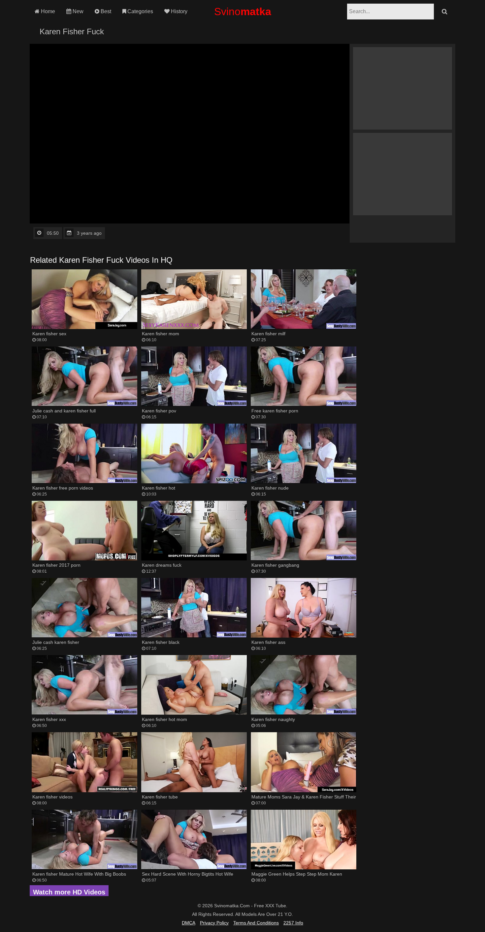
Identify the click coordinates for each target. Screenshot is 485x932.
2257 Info (293, 922)
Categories (139, 11)
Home (47, 11)
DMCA (188, 922)
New (77, 11)
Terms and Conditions (256, 922)
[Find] (444, 11)
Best (105, 11)
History (178, 11)
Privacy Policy (214, 922)
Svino (242, 11)
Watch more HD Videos (69, 892)
